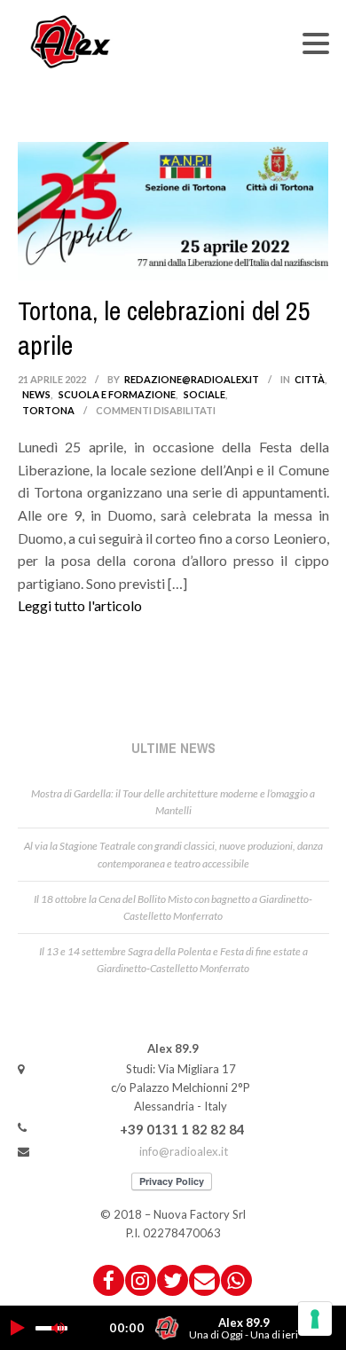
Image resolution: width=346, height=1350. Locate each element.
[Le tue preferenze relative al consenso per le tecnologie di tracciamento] (315, 1319)
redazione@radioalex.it (191, 379)
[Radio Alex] (71, 41)
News (36, 394)
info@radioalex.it (183, 1151)
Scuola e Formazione (117, 394)
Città (310, 379)
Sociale (204, 394)
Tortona (48, 410)
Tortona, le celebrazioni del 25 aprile (164, 328)
